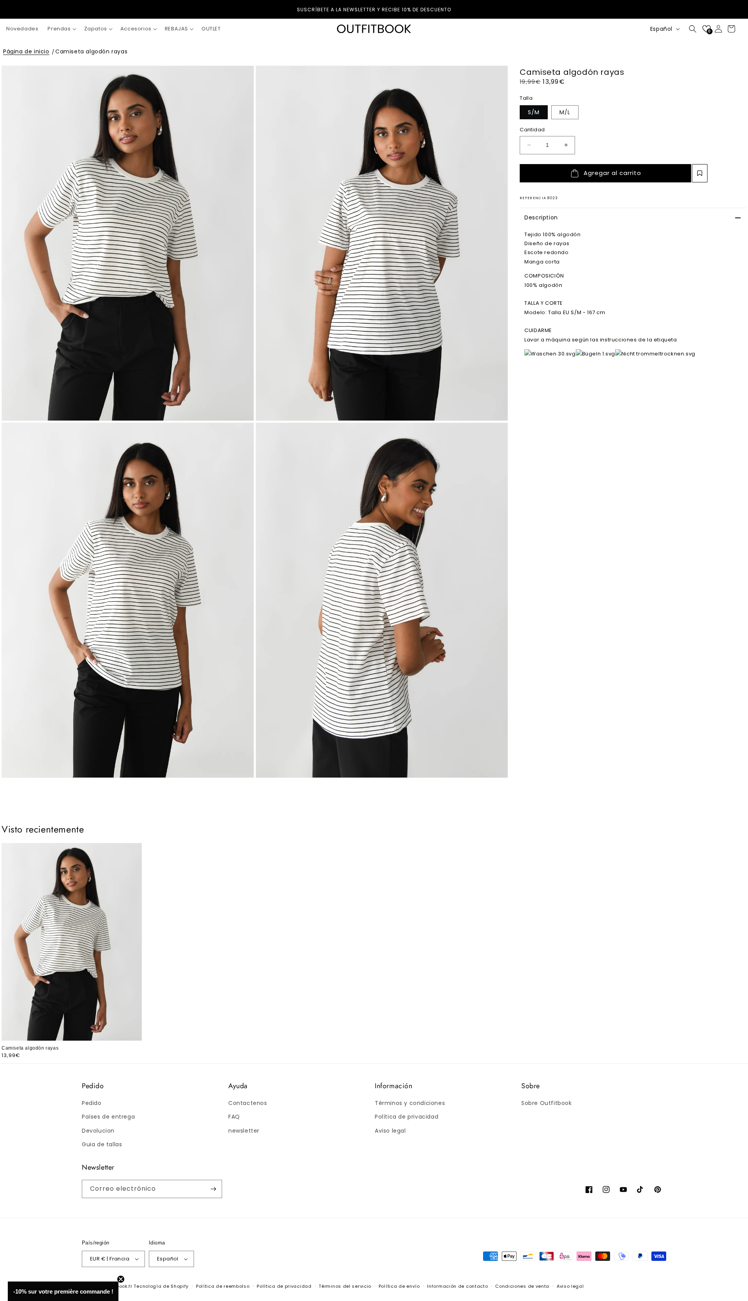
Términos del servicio (345, 1286)
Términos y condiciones (410, 1103)
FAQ (234, 1117)
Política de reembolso (223, 1286)
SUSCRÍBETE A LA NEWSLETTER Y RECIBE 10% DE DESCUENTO (374, 9)
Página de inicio (26, 51)
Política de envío (399, 1286)
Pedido (92, 1103)
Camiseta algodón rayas (91, 51)
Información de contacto (457, 1286)
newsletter (243, 1131)
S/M (534, 112)
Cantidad (532, 129)
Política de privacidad (406, 1117)
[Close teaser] (121, 1279)
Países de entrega (108, 1117)
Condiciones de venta (522, 1286)
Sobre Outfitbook (546, 1103)
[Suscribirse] (213, 1189)
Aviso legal (390, 1131)
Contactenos (247, 1103)
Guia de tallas (102, 1144)
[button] (61, 29)
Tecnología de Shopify (161, 1286)
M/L (564, 112)
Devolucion (98, 1131)
